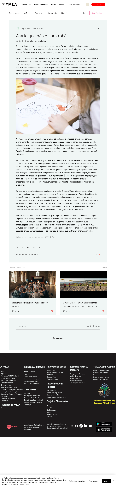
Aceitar (106, 481)
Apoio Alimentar (52, 382)
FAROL (49, 420)
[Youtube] (90, 429)
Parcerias (39, 13)
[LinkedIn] (85, 429)
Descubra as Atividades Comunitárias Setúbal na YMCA (31, 304)
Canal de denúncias (8, 402)
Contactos (4, 404)
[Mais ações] (98, 28)
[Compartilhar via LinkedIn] (28, 247)
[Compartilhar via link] (34, 247)
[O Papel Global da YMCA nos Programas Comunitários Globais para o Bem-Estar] (83, 284)
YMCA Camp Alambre (104, 370)
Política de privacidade (9, 390)
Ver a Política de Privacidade (18, 484)
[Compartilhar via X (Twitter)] (23, 247)
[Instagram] (72, 429)
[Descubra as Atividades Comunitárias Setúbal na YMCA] (32, 284)
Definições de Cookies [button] (77, 481)
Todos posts (14, 13)
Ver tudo (104, 267)
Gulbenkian (51, 413)
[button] (26, 4)
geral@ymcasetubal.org (56, 427)
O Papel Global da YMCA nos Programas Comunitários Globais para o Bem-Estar (80, 304)
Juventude (52, 13)
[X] (81, 429)
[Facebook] (76, 429)
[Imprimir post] (39, 247)
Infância (27, 13)
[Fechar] (113, 481)
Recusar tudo (93, 481)
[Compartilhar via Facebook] (17, 247)
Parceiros (4, 399)
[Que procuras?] (87, 4)
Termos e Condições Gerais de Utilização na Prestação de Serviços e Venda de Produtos (12, 395)
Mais (63, 13)
